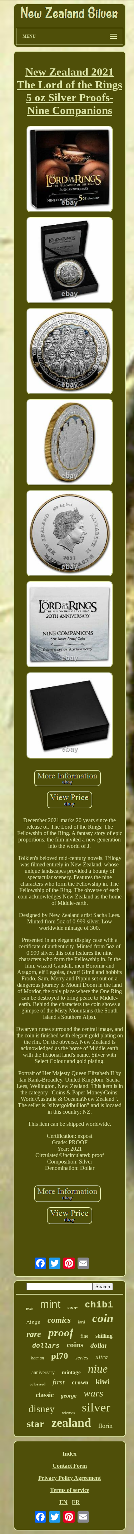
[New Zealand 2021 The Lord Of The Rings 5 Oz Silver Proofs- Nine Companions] (70, 169)
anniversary (43, 1372)
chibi (99, 1305)
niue (98, 1368)
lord (81, 1322)
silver (96, 1407)
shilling (104, 1336)
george (68, 1396)
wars (93, 1393)
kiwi (102, 1381)
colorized (37, 1384)
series (81, 1358)
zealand (71, 1422)
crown (80, 1382)
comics (59, 1320)
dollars (46, 1345)
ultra (101, 1357)
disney (42, 1409)
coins (75, 1345)
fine (84, 1336)
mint (50, 1304)
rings (33, 1322)
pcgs (29, 1308)
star (35, 1423)
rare (33, 1334)
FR (76, 1502)
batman (37, 1358)
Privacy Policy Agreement (69, 1478)
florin (105, 1425)
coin (102, 1318)
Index (69, 1454)
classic (45, 1395)
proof (60, 1332)
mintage (71, 1372)
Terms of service (69, 1490)
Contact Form (70, 1466)
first (59, 1382)
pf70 (59, 1356)
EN (63, 1502)
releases (68, 1412)
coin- (73, 1307)
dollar (98, 1345)
